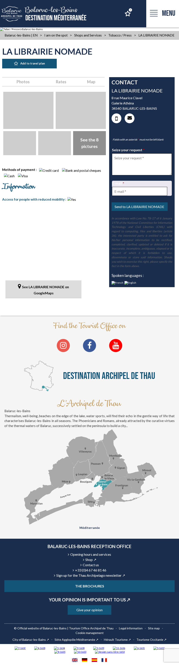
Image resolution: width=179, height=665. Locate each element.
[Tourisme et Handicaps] (79, 647)
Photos (23, 81)
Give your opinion (89, 610)
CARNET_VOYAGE (130, 10)
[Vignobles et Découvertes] (59, 651)
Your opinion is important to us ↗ (89, 599)
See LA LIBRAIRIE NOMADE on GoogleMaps (45, 290)
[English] (74, 660)
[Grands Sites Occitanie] (59, 647)
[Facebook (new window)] (89, 345)
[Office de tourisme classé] (119, 647)
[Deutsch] (84, 660)
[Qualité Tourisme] (110, 651)
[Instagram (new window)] (63, 345)
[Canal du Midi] (20, 647)
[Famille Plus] (39, 647)
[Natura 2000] (80, 651)
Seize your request (128, 150)
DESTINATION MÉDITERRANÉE (55, 14)
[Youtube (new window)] (115, 345)
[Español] (94, 660)
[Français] (104, 660)
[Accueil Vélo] (98, 647)
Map (91, 81)
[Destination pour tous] (158, 647)
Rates (61, 81)
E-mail (118, 183)
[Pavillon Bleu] (139, 647)
